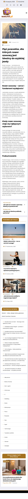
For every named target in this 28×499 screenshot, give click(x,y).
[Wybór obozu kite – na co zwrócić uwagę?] (14, 231)
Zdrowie (6, 441)
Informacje (7, 390)
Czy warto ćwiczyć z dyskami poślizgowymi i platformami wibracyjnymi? (13, 269)
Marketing (7, 398)
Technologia (8, 428)
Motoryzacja (7, 407)
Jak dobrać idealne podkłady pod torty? (12, 212)
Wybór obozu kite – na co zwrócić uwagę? (12, 242)
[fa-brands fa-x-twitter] (10, 5)
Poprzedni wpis (7, 202)
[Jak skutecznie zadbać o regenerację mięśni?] (14, 285)
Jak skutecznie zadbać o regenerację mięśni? (12, 297)
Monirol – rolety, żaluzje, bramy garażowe (13, 313)
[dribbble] (14, 5)
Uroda (6, 437)
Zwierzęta (7, 445)
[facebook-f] (7, 5)
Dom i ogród (7, 386)
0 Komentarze (7, 45)
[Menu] (26, 13)
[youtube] (21, 5)
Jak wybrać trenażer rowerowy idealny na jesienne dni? (12, 205)
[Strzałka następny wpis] (24, 212)
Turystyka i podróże (9, 433)
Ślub (6, 420)
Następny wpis (6, 209)
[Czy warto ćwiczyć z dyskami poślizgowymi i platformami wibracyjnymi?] (14, 258)
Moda (6, 403)
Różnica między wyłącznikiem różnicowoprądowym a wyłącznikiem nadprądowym (11, 344)
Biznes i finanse (8, 381)
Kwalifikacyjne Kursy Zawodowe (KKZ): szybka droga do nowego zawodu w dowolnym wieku (14, 333)
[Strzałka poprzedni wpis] (24, 205)
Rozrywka (7, 416)
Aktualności (7, 377)
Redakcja (7, 239)
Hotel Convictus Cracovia (8, 316)
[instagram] (17, 5)
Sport (5, 42)
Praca (6, 411)
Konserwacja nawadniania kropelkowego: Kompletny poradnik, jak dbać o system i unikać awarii (13, 480)
